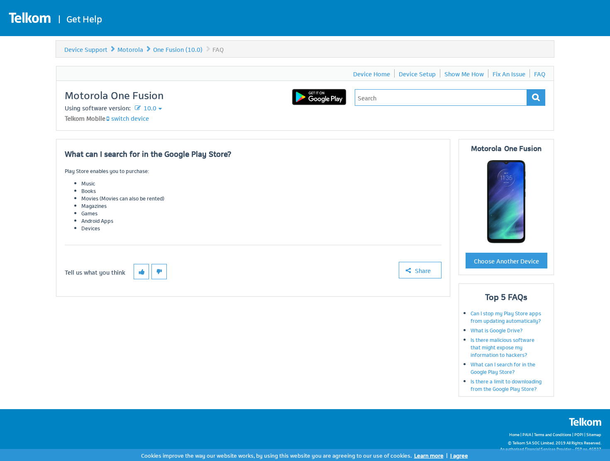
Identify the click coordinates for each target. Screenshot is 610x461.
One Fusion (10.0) (178, 49)
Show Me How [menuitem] (464, 73)
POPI (578, 434)
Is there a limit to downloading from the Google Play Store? (506, 384)
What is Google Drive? (496, 330)
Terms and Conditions (552, 434)
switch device (130, 118)
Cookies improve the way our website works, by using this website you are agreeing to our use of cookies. (276, 455)
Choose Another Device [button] (506, 260)
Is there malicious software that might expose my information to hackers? (502, 347)
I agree (459, 455)
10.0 (149, 107)
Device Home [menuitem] (371, 73)
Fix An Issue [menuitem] (509, 73)
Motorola (130, 49)
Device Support (85, 49)
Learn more (429, 455)
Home (514, 434)
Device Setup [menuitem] (417, 73)
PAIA (526, 434)
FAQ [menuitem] (539, 73)
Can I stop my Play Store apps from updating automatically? (506, 316)
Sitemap (593, 434)
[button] (141, 271)
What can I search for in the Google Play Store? (503, 367)
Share (423, 270)
